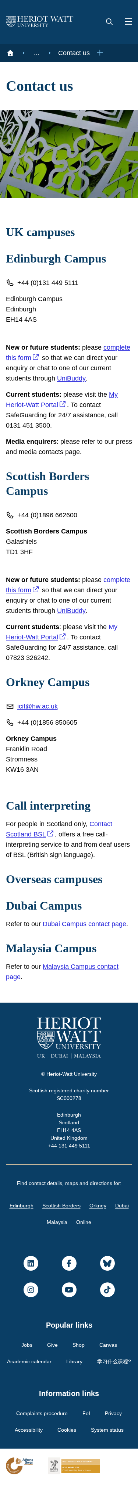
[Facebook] (69, 1273)
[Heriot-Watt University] (40, 22)
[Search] (109, 22)
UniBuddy (100, 378)
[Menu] (125, 22)
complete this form (36, 357)
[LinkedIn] (31, 1273)
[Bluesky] (107, 1273)
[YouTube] (69, 1300)
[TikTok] (107, 1300)
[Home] (10, 53)
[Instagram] (31, 1300)
